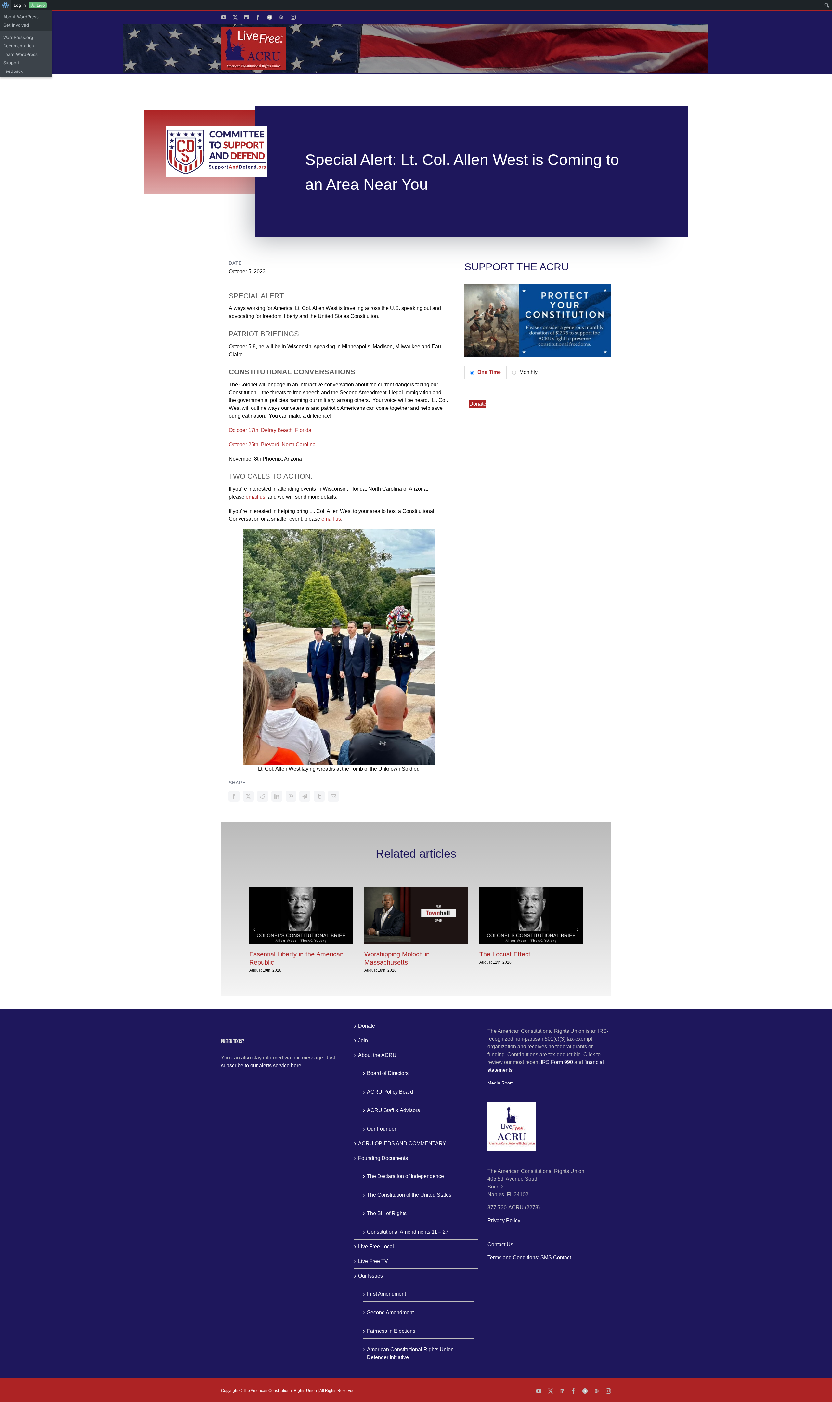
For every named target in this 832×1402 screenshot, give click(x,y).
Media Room (501, 1082)
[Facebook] (234, 796)
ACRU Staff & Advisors (393, 1110)
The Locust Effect (504, 954)
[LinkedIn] (277, 796)
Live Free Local (376, 1246)
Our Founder (381, 1129)
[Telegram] (305, 796)
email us (331, 519)
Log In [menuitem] (20, 5)
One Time (488, 372)
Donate (477, 404)
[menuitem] (5, 5)
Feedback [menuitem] (13, 71)
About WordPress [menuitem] (21, 16)
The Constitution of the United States (409, 1195)
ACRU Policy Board (390, 1092)
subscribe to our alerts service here (261, 1065)
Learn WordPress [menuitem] (20, 54)
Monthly (528, 372)
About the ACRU (377, 1055)
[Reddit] (262, 796)
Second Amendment (390, 1312)
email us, (256, 497)
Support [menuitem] (11, 62)
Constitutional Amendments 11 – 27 (407, 1232)
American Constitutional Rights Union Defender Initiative (410, 1353)
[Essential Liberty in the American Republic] (301, 889)
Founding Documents (383, 1158)
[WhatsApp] (291, 796)
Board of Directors (388, 1073)
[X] (248, 796)
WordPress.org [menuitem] (18, 37)
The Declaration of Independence (405, 1176)
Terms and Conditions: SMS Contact (529, 1257)
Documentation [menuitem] (18, 45)
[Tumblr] (319, 796)
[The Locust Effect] (531, 889)
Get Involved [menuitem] (16, 25)
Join (363, 1040)
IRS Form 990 (557, 1062)
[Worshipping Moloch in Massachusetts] (416, 889)
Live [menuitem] (41, 5)
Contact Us (500, 1244)
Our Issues (370, 1276)
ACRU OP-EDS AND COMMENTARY (402, 1143)
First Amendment (386, 1294)
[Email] (333, 796)
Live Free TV (373, 1261)
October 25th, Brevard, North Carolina (272, 444)
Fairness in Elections (391, 1331)
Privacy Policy (504, 1220)
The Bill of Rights (387, 1213)
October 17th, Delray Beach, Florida (270, 430)
